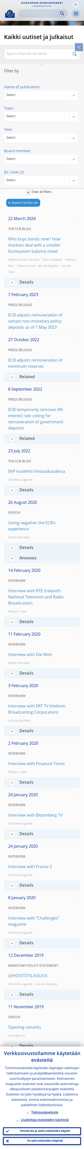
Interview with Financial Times (36, 764)
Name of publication (21, 87)
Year (8, 130)
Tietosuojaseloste (44, 1112)
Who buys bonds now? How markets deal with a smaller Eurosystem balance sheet (34, 245)
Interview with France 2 (30, 867)
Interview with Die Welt (30, 655)
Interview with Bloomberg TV (35, 816)
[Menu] (76, 13)
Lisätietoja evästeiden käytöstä (45, 1120)
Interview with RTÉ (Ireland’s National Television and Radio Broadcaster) (36, 597)
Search (62, 13)
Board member (17, 151)
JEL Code (13, 172)
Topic (8, 108)
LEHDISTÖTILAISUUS (28, 976)
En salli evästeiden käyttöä (45, 1141)
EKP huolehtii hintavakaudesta (36, 472)
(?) (21, 172)
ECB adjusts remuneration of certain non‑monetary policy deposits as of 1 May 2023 (35, 321)
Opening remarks (24, 1028)
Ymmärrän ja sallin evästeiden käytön (45, 1131)
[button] (76, 5)
